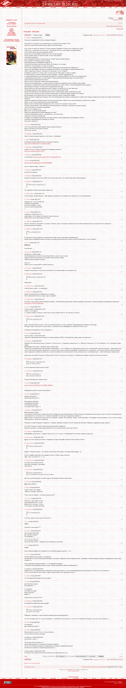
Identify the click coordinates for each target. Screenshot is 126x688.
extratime (29, 268)
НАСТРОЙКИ (11, 32)
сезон (10, 7)
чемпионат (18, 7)
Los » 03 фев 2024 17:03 (35, 231)
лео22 (28, 199)
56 (120, 35)
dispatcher (29, 147)
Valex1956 (29, 371)
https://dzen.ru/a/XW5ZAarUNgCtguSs (34, 303)
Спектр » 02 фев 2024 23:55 (36, 446)
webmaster (119, 681)
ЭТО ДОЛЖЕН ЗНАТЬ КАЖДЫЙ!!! (11, 23)
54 (115, 35)
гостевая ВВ (76, 7)
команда (43, 7)
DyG (28, 487)
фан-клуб (103, 7)
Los (27, 242)
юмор (110, 7)
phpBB (70, 669)
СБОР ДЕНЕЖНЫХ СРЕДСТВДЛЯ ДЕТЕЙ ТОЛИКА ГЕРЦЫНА (11, 40)
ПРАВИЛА (11, 30)
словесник (29, 431)
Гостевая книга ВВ (40, 23)
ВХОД (11, 28)
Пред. (26, 656)
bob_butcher (30, 437)
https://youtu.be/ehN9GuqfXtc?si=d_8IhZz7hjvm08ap (38, 143)
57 (122, 35)
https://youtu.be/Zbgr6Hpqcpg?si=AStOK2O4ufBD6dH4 (38, 162)
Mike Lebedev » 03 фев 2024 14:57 (37, 277)
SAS (28, 160)
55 (117, 35)
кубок (26, 7)
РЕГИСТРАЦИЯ (11, 34)
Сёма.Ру (120, 683)
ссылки (122, 7)
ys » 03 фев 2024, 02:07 (34, 512)
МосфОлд (29, 133)
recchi (28, 124)
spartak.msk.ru (83, 686)
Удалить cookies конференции (99, 666)
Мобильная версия (119, 23)
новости (4, 7)
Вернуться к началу (121, 122)
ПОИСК (12, 31)
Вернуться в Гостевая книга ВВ (32, 663)
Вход (121, 26)
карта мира (53, 7)
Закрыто (25, 34)
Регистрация (115, 26)
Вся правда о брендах (73, 676)
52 (111, 35)
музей (116, 7)
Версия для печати (121, 23)
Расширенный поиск (118, 19)
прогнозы (94, 7)
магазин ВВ (64, 7)
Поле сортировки (71, 656)
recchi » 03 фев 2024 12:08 (35, 319)
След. (120, 656)
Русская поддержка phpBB (73, 670)
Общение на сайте (30, 23)
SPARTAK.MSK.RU (44, 686)
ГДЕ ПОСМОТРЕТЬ (11, 26)
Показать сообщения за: (49, 656)
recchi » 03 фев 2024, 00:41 (35, 609)
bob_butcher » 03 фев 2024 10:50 (37, 361)
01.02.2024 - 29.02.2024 (31, 32)
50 (107, 35)
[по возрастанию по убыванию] (96, 656)
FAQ (109, 26)
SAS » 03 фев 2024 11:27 (35, 373)
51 (109, 35)
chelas (28, 575)
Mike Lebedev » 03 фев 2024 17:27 (37, 184)
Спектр (28, 481)
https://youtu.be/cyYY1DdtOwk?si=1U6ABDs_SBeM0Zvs (39, 385)
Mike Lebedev (30, 193)
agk (27, 139)
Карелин (29, 341)
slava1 (28, 530)
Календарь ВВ (119, 29)
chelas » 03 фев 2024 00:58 (35, 472)
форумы (85, 7)
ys (27, 521)
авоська (28, 252)
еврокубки (34, 7)
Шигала (28, 154)
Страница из (97, 35)
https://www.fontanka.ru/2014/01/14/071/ (35, 151)
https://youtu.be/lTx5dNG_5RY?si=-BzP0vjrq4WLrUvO (47, 157)
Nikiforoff (29, 181)
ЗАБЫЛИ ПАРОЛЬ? (11, 35)
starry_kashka (30, 316)
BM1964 (29, 37)
